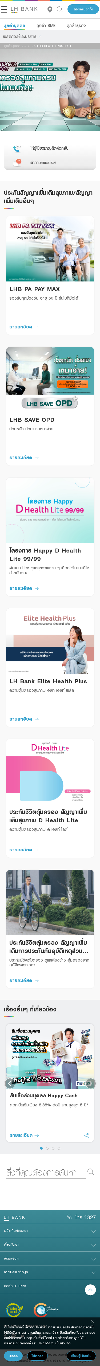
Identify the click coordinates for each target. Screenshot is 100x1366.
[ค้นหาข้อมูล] (62, 9)
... (25, 45)
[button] (22, 36)
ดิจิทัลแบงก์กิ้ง (83, 9)
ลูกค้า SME (46, 25)
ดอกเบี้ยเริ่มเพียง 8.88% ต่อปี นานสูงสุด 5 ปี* (49, 1104)
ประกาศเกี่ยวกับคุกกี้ (17, 1343)
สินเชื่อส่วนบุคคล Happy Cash (44, 1095)
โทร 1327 (85, 1217)
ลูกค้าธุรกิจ (76, 25)
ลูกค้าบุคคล (14, 25)
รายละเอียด (20, 326)
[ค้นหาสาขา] (52, 9)
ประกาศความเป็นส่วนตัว (54, 1343)
